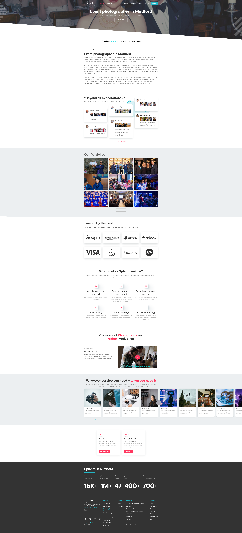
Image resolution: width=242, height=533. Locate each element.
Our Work (128, 506)
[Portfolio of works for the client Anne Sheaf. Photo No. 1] (117, 126)
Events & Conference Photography (136, 503)
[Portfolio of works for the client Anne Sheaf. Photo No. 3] (125, 126)
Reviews (128, 519)
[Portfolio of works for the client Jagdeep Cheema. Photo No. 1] (142, 120)
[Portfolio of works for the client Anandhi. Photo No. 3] (150, 105)
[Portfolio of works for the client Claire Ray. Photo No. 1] (91, 131)
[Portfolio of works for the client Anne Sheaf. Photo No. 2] (121, 126)
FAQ (119, 503)
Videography (106, 506)
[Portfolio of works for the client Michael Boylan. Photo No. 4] (129, 112)
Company (125, 3)
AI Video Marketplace (132, 522)
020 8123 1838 (104, 451)
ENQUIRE (121, 20)
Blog (151, 519)
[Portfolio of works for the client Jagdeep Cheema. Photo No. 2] (146, 120)
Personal (109, 3)
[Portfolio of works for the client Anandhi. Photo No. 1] (142, 105)
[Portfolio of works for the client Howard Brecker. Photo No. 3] (100, 116)
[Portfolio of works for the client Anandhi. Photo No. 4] (154, 105)
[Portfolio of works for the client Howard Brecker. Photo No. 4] (104, 116)
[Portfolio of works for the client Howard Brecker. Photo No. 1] (91, 116)
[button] (159, 403)
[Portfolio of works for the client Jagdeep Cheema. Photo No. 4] (154, 120)
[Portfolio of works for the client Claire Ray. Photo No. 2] (96, 131)
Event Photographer (108, 517)
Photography (106, 503)
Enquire (154, 3)
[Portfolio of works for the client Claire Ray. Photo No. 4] (104, 131)
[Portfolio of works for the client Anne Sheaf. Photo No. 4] (129, 126)
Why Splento (129, 516)
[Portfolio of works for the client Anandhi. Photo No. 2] (146, 105)
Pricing (140, 3)
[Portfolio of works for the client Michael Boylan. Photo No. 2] (121, 112)
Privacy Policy (154, 516)
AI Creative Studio (131, 524)
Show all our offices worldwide (90, 507)
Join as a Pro (153, 506)
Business (102, 3)
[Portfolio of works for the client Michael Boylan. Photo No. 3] (125, 112)
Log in (147, 3)
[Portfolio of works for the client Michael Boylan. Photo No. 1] (117, 112)
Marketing (106, 525)
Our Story (152, 503)
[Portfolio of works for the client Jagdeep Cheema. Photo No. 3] (150, 120)
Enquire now (90, 363)
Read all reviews (121, 141)
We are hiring (153, 509)
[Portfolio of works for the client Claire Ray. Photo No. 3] (100, 131)
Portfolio (133, 3)
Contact (120, 506)
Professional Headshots (132, 509)
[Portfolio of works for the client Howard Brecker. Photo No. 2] (96, 116)
